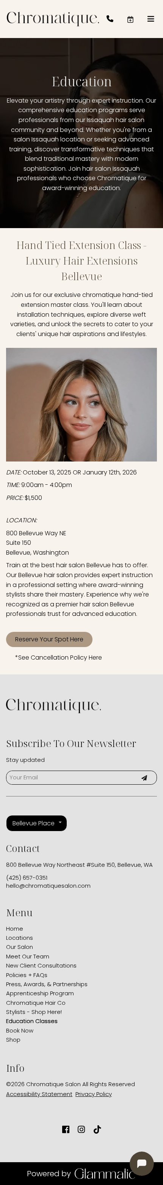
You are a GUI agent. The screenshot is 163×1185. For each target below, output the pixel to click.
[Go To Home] (53, 19)
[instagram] (81, 1130)
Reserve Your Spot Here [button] (49, 639)
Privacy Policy (93, 1094)
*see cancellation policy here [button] (58, 657)
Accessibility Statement (39, 1094)
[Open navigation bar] (150, 19)
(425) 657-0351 (26, 878)
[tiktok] (97, 1130)
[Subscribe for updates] (144, 777)
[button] (136, 19)
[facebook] (66, 1130)
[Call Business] (116, 19)
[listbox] (36, 823)
